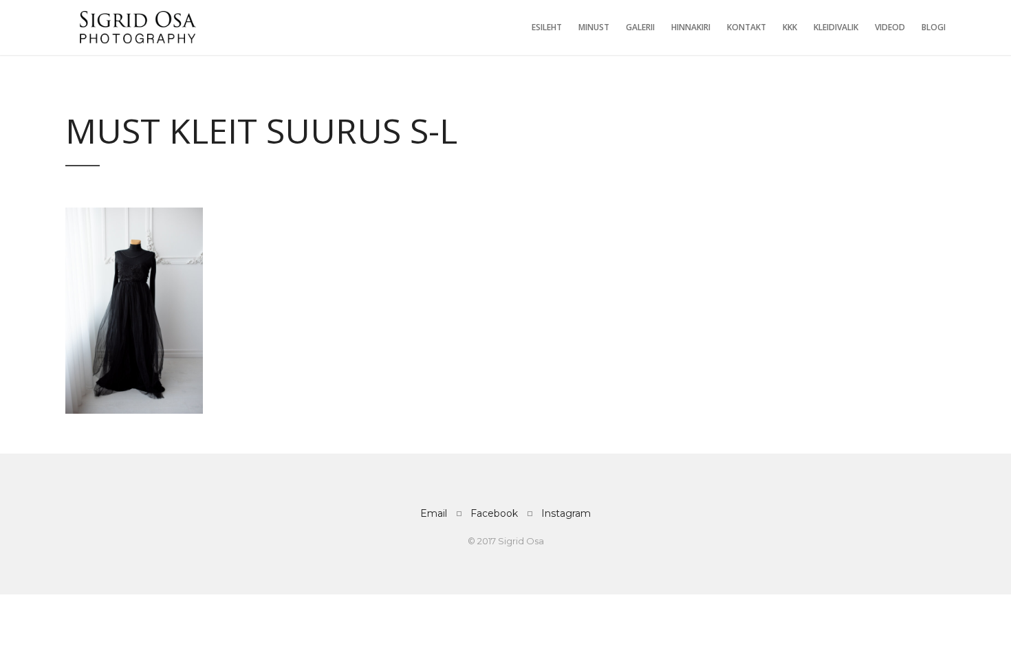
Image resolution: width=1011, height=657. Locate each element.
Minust (593, 27)
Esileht (547, 27)
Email (433, 513)
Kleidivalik (836, 27)
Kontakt (746, 27)
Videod (890, 27)
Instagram (566, 513)
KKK (790, 27)
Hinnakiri (690, 27)
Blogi (934, 27)
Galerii (640, 27)
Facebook (494, 513)
